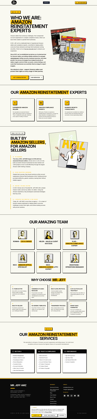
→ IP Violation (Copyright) (44, 368)
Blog (51, 392)
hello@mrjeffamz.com (68, 387)
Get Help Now (82, 2)
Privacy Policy (53, 401)
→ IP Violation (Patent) (43, 366)
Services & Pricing (54, 387)
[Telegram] (64, 395)
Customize (61, 415)
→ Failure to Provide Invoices (44, 359)
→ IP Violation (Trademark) (44, 364)
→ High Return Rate (68, 357)
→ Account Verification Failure (44, 362)
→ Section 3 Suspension (18, 355)
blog (38, 64)
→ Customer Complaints (69, 362)
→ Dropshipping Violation (17, 359)
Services (46, 2)
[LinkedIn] (78, 395)
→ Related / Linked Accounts (18, 357)
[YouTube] (75, 395)
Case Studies (53, 395)
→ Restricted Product (43, 357)
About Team (53, 397)
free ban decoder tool (30, 49)
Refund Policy (53, 403)
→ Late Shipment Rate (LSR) (70, 359)
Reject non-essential (49, 415)
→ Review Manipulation (17, 362)
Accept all (36, 415)
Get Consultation (19, 77)
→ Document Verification (17, 366)
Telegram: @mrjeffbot (68, 389)
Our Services (35, 77)
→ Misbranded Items (42, 355)
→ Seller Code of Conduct (18, 368)
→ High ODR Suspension (69, 355)
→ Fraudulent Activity (16, 364)
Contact (52, 399)
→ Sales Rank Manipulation (18, 370)
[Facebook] (68, 395)
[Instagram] (71, 395)
